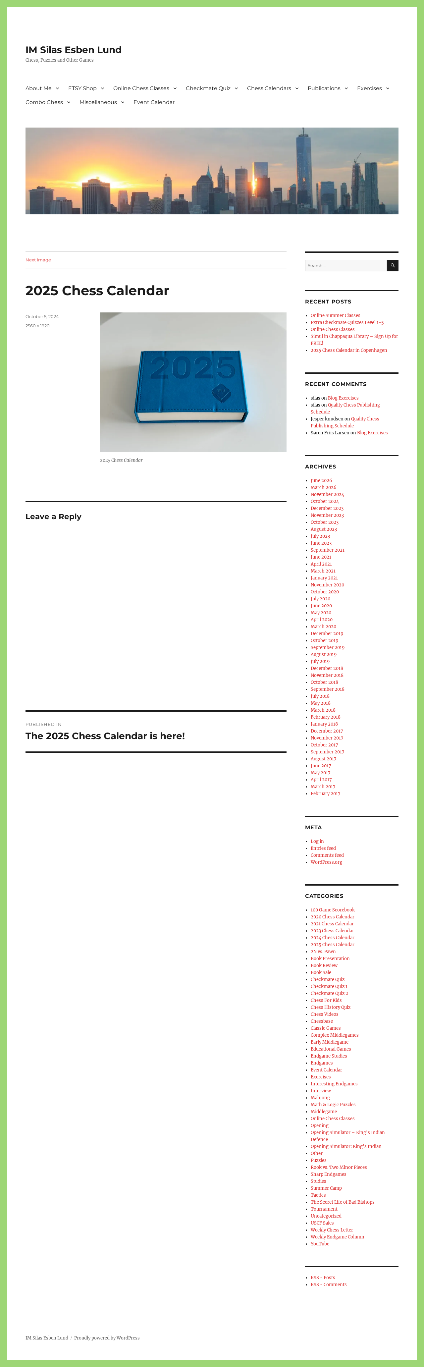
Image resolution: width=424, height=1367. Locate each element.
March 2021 (323, 571)
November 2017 (327, 738)
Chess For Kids (326, 1000)
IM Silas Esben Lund (74, 49)
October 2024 (325, 501)
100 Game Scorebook (333, 910)
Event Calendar (154, 102)
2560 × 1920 (38, 325)
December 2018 (327, 668)
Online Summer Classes (335, 315)
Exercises (369, 88)
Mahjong (320, 1098)
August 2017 (324, 759)
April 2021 (321, 564)
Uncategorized (326, 1216)
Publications (324, 88)
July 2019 (320, 661)
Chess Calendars (269, 88)
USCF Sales (322, 1223)
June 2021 (321, 557)
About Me (39, 88)
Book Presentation (330, 958)
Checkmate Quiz (208, 88)
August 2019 (324, 654)
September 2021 (327, 550)
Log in (317, 841)
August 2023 (324, 529)
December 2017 (327, 731)
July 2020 (320, 599)
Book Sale (321, 972)
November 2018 (327, 675)
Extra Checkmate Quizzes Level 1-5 (347, 322)
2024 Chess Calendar (332, 938)
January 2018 (324, 724)
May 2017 (321, 773)
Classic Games (326, 1028)
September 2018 (327, 689)
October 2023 (325, 522)
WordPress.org (326, 862)
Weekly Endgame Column (337, 1237)
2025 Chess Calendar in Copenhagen (349, 350)
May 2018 (321, 703)
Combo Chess (44, 102)
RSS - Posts (323, 1278)
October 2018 (324, 682)
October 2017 (324, 745)
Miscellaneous (98, 102)
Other (317, 1153)
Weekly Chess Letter (332, 1230)
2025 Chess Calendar (332, 945)
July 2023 (320, 536)
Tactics (318, 1195)
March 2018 (323, 710)
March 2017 (323, 787)
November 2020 (327, 585)
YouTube (320, 1244)
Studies (318, 1181)
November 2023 (327, 515)
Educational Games (331, 1049)
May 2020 (321, 613)
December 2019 (327, 633)
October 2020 (325, 592)
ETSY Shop (82, 88)
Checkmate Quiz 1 (329, 986)
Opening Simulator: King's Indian (346, 1146)
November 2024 (327, 494)
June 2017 (321, 766)
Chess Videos (325, 1014)
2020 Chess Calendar (332, 917)
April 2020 (322, 620)
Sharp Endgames (328, 1174)
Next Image (38, 259)
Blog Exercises (343, 398)
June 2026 (321, 480)
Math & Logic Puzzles (333, 1105)
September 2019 (328, 647)
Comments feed (327, 855)
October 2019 (325, 640)
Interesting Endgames (334, 1084)
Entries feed (323, 848)
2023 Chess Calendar (332, 931)
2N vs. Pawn (323, 952)
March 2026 (324, 487)
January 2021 (324, 578)
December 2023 (327, 508)
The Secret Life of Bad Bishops (343, 1202)
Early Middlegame (329, 1042)
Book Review (324, 965)
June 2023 (321, 543)
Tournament (324, 1209)
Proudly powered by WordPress (107, 1338)
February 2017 (326, 793)
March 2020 (323, 626)
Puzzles (319, 1160)
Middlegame (324, 1112)
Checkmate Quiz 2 (329, 993)
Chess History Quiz (330, 1007)
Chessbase (322, 1021)
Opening (320, 1125)
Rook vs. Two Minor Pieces (339, 1167)
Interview (321, 1091)
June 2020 (321, 606)
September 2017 (327, 752)
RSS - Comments (329, 1284)
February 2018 (326, 717)
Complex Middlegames (335, 1035)
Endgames (322, 1063)
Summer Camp (326, 1188)
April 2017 (321, 780)
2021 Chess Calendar (332, 924)
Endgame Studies (329, 1056)
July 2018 (320, 696)
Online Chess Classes (141, 88)
